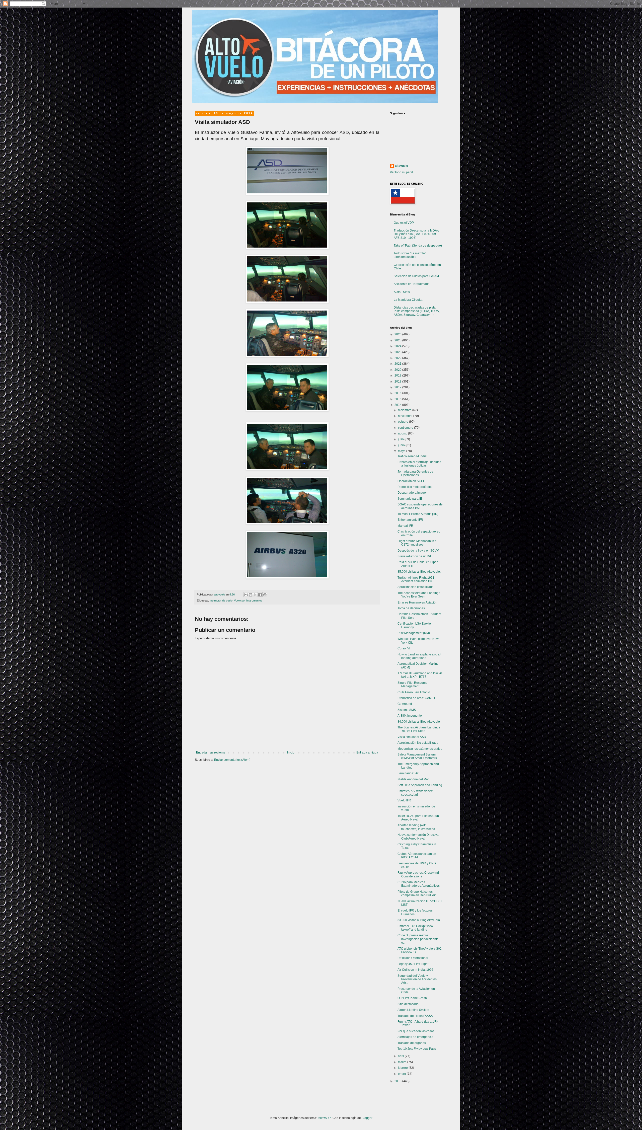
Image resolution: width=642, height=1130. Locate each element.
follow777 (324, 1118)
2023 (398, 352)
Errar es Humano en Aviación (417, 602)
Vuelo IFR (404, 800)
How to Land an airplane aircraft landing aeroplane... (419, 656)
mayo (402, 451)
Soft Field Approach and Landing (419, 785)
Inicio (290, 752)
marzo (402, 1062)
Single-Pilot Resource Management (412, 684)
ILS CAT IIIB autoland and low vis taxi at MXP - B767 (419, 675)
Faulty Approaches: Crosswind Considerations (418, 874)
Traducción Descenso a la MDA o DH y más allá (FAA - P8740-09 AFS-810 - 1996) (416, 234)
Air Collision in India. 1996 (415, 969)
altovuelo (401, 166)
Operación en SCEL (411, 481)
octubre (403, 421)
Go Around (404, 704)
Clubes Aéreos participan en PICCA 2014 (416, 855)
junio (402, 445)
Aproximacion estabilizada (415, 587)
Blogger (367, 1118)
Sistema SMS (406, 710)
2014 (398, 405)
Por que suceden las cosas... (417, 1031)
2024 (398, 346)
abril (401, 1056)
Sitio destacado (408, 1004)
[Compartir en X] (255, 594)
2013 (398, 1081)
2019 (398, 375)
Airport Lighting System (413, 1010)
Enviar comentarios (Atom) (232, 760)
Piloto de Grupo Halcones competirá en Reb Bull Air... (417, 893)
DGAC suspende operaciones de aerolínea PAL (420, 506)
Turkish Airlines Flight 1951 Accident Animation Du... (415, 579)
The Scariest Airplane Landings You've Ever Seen (418, 594)
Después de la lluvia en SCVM (418, 550)
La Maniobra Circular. (408, 300)
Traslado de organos (411, 1043)
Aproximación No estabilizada (417, 742)
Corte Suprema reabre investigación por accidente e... (418, 939)
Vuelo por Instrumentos (248, 600)
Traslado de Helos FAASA (415, 1016)
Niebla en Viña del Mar (413, 779)
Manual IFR (405, 526)
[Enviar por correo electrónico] (245, 594)
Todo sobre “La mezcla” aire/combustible (410, 255)
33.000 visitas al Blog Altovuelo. (419, 920)
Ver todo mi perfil (401, 172)
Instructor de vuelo (221, 600)
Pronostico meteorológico (414, 487)
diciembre (405, 410)
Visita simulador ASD (411, 737)
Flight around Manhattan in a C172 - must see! (417, 542)
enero (402, 1074)
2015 (398, 399)
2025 (398, 340)
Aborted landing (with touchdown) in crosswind (416, 827)
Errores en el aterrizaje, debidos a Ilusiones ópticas (419, 463)
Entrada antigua (367, 752)
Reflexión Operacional (412, 958)
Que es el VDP (404, 222)
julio (401, 439)
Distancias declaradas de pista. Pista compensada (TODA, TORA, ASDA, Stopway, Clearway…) (417, 311)
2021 (398, 363)
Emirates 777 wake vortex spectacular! (415, 792)
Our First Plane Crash (412, 998)
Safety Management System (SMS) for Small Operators (417, 756)
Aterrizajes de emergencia (415, 1037)
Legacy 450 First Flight (412, 964)
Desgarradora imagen (412, 492)
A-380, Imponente (409, 715)
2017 (398, 387)
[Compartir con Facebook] (260, 594)
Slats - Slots (402, 292)
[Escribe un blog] (250, 594)
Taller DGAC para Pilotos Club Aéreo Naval (418, 817)
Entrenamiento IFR (410, 519)
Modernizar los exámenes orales (419, 748)
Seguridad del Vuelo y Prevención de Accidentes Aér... (417, 979)
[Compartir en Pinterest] (264, 594)
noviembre (405, 416)
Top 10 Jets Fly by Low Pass (416, 1048)
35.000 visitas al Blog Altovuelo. (419, 571)
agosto (403, 433)
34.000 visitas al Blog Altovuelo (418, 721)
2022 (398, 358)
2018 (398, 381)
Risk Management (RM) (413, 633)
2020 (398, 369)
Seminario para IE (409, 498)
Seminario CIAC (408, 773)
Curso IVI (403, 648)
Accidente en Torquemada (412, 284)
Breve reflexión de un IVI (414, 556)
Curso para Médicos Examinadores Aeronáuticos (418, 883)
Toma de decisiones (411, 608)
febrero (403, 1068)
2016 (398, 393)
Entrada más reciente (210, 752)
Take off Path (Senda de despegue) (418, 245)
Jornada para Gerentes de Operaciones (415, 473)
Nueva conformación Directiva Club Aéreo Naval (418, 836)
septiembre (406, 427)
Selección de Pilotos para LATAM (416, 276)
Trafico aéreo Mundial (412, 456)
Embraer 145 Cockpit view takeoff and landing (415, 927)
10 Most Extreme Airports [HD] (417, 514)
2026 (398, 334)
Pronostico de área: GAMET (416, 698)
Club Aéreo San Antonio (413, 692)
